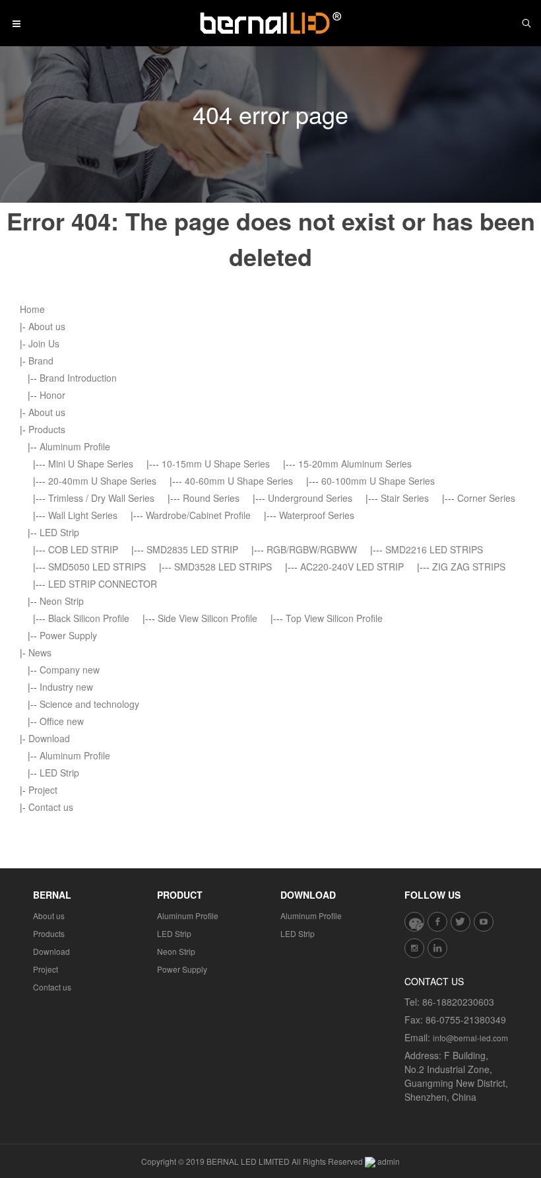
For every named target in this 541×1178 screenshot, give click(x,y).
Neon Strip (62, 600)
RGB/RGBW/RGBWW (312, 549)
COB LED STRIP (83, 549)
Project (42, 789)
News (39, 652)
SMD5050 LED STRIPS (97, 566)
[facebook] (437, 922)
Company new (70, 669)
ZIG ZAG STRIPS (468, 566)
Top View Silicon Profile (334, 618)
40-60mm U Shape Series (239, 480)
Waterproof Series (316, 515)
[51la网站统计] (370, 1161)
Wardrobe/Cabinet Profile (198, 515)
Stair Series (405, 497)
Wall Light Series (82, 515)
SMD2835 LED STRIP (192, 549)
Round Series (211, 497)
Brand (40, 360)
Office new (62, 721)
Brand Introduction (78, 377)
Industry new (66, 686)
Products (46, 429)
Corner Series (486, 497)
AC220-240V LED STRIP (352, 566)
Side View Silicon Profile (207, 618)
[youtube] (483, 922)
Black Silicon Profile (88, 618)
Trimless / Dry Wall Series (101, 497)
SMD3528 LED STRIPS (223, 566)
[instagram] (414, 948)
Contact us (50, 807)
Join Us (43, 343)
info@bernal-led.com (470, 1037)
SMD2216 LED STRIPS (434, 549)
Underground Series (310, 497)
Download (49, 738)
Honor (52, 394)
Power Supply (68, 635)
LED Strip (59, 532)
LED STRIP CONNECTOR (102, 583)
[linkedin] (437, 948)
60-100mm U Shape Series (378, 480)
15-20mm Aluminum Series (355, 463)
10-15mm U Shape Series (216, 463)
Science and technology (89, 703)
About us (46, 326)
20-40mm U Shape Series (102, 480)
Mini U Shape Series (90, 463)
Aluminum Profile (75, 446)
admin (388, 1161)
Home (32, 309)
